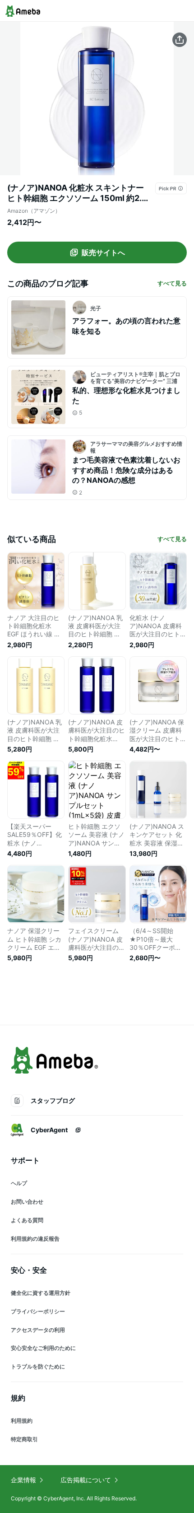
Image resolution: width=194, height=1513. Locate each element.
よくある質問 (27, 1220)
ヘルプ (19, 1183)
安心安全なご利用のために (43, 1348)
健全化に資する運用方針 (40, 1292)
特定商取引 (24, 1439)
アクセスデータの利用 (38, 1329)
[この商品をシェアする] (179, 40)
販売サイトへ (103, 252)
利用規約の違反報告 (35, 1238)
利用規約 (21, 1420)
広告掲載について (85, 1480)
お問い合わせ (27, 1201)
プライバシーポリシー (38, 1311)
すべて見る (172, 283)
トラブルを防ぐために (38, 1366)
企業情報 (23, 1480)
